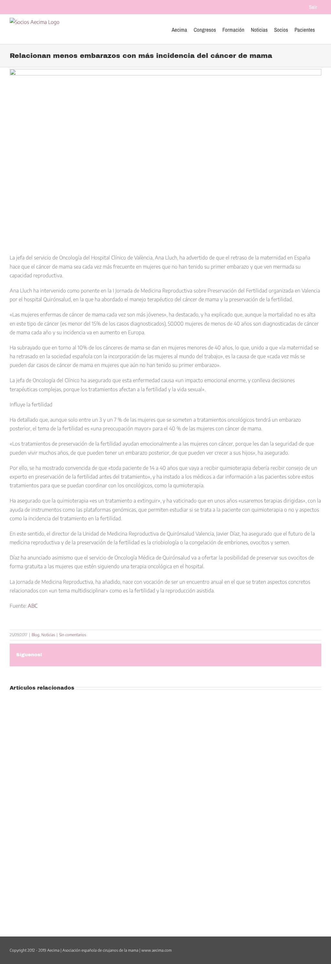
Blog (35, 634)
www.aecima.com (156, 950)
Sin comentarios (72, 634)
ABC (32, 606)
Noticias (48, 634)
